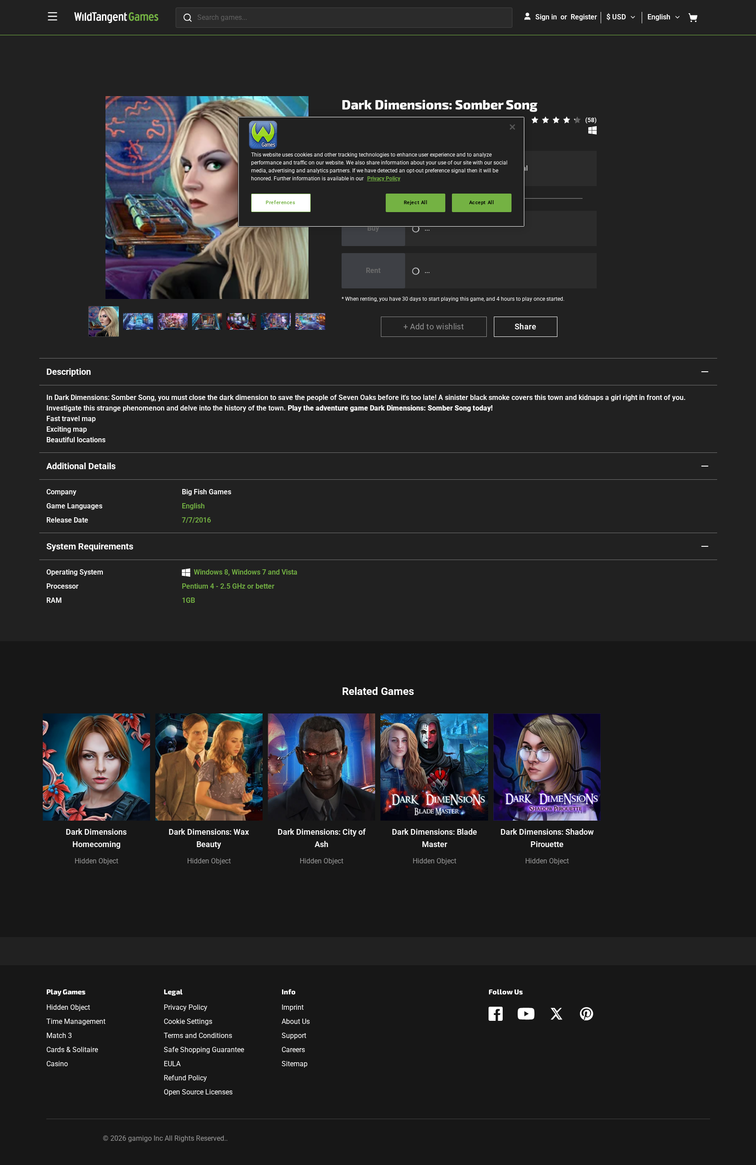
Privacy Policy (185, 1007)
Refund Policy (185, 1078)
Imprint (293, 1007)
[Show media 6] (275, 321)
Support (294, 1035)
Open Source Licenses (198, 1092)
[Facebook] (496, 1014)
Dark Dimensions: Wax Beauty (209, 838)
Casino (57, 1064)
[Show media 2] (138, 321)
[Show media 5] (241, 321)
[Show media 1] (103, 321)
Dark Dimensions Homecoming (96, 838)
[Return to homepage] (116, 17)
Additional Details (81, 466)
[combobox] (344, 17)
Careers (293, 1050)
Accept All (481, 202)
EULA (172, 1064)
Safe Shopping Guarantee (204, 1050)
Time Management (75, 1021)
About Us (296, 1021)
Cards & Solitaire (72, 1050)
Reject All (416, 202)
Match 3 (59, 1035)
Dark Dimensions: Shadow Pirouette (547, 838)
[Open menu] (52, 16)
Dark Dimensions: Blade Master (434, 838)
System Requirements (89, 546)
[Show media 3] (172, 321)
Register (584, 17)
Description (68, 371)
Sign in (546, 17)
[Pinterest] (586, 1014)
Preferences (280, 202)
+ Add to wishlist (433, 326)
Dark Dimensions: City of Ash (321, 838)
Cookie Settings (188, 1021)
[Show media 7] (310, 321)
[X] (556, 1014)
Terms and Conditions (198, 1035)
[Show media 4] (207, 321)
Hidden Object (96, 861)
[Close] (512, 127)
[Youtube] (526, 1013)
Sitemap (295, 1064)
